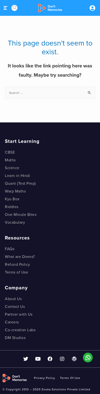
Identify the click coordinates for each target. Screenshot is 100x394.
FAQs (9, 249)
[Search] (14, 8)
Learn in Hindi (17, 175)
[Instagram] (62, 359)
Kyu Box (12, 199)
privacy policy (44, 378)
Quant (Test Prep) (20, 183)
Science (12, 167)
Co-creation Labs (20, 330)
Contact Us (15, 306)
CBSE (10, 152)
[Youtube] (37, 359)
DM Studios (15, 337)
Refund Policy (17, 264)
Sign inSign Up (92, 8)
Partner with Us (19, 314)
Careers (12, 322)
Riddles (11, 206)
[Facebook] (50, 359)
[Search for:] (50, 93)
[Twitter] (25, 359)
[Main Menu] (5, 8)
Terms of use (70, 378)
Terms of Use (16, 272)
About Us (13, 298)
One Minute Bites (20, 214)
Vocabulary (15, 222)
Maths (10, 160)
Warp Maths (15, 191)
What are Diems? (20, 256)
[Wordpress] (74, 359)
